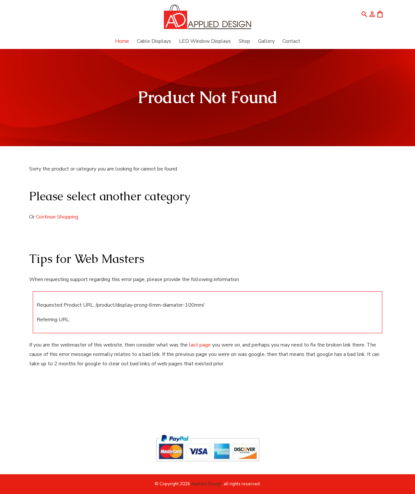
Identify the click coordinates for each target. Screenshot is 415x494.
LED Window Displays (205, 41)
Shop (244, 41)
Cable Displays (154, 41)
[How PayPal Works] (207, 464)
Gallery (266, 41)
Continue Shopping (57, 216)
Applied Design (206, 484)
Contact (291, 41)
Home (122, 41)
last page (200, 344)
